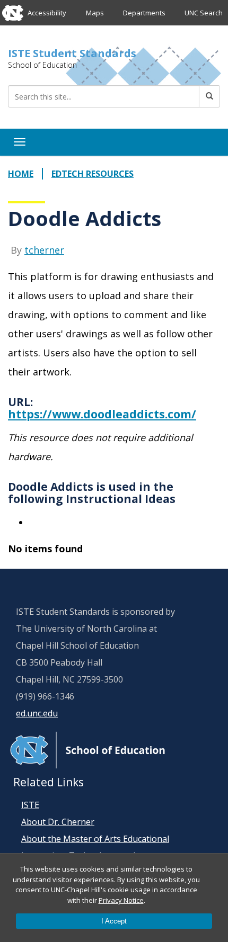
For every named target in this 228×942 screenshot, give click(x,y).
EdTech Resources (92, 174)
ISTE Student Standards (72, 53)
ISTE (30, 805)
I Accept (114, 921)
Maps (95, 12)
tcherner (44, 250)
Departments (144, 12)
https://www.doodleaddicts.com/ (102, 414)
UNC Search (204, 12)
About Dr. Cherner (57, 822)
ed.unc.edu (37, 713)
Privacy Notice (121, 900)
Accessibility (47, 12)
